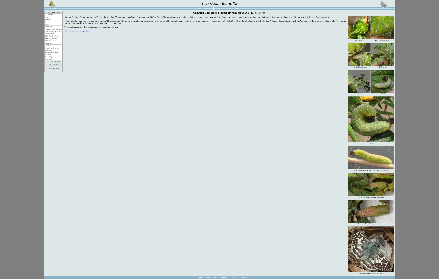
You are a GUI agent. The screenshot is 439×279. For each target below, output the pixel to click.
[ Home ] (200, 277)
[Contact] (243, 277)
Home (54, 8)
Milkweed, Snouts (50, 41)
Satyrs (47, 45)
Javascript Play (53, 68)
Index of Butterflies (53, 62)
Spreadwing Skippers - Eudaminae (52, 49)
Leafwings (48, 43)
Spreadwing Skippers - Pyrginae (52, 53)
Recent (199, 8)
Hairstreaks (49, 22)
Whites (47, 17)
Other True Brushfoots (52, 36)
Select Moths (49, 59)
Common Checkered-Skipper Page (77, 31)
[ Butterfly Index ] (211, 277)
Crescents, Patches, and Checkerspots (53, 32)
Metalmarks (49, 27)
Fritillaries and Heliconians (53, 29)
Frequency (208, 8)
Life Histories (218, 8)
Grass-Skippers (50, 57)
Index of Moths (53, 64)
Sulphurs (48, 19)
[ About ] (235, 277)
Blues (47, 24)
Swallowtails (49, 15)
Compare (228, 8)
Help (237, 8)
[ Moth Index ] (225, 277)
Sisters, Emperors (51, 38)
